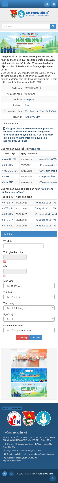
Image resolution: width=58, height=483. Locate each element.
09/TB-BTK (7, 202)
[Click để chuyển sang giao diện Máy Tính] (11, 473)
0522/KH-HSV (9, 159)
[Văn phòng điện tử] (29, 13)
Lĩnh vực (8, 280)
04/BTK (6, 176)
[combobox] (29, 285)
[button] (4, 128)
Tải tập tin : (28, 134)
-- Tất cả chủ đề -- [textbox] (14, 296)
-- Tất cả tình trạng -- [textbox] (15, 308)
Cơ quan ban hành (13, 325)
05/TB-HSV (7, 225)
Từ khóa (7, 241)
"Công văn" (35, 148)
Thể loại (7, 291)
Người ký (8, 314)
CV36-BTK (7, 182)
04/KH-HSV (7, 214)
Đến (5, 266)
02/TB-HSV (7, 208)
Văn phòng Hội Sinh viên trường (40, 111)
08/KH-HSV (7, 165)
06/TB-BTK (7, 219)
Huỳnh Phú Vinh (32, 116)
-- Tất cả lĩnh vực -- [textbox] (14, 285)
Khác (26, 105)
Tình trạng (8, 303)
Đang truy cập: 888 (13, 408)
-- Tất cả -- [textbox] (10, 319)
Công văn (29, 99)
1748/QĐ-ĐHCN (10, 170)
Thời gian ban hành (13, 252)
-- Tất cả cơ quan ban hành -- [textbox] (19, 330)
